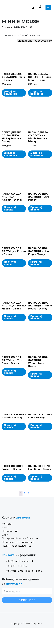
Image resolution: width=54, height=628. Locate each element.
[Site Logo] (14, 8)
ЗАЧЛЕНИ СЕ (27, 600)
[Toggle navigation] (48, 7)
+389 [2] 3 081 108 (16, 566)
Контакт (7, 523)
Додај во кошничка (10, 92)
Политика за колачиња (16, 545)
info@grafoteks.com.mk (20, 561)
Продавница (10, 531)
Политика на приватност (18, 542)
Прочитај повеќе (10, 208)
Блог (5, 534)
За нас (6, 527)
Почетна (7, 27)
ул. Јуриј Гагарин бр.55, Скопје (24, 571)
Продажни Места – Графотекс (21, 538)
